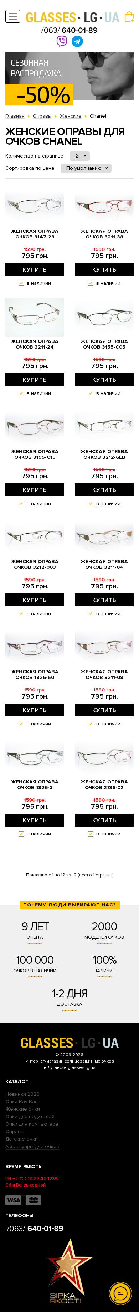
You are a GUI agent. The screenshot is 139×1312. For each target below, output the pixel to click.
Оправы (14, 1131)
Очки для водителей (30, 1116)
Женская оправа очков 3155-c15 (34, 454)
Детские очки (21, 1139)
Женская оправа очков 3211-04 (104, 564)
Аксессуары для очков (32, 1146)
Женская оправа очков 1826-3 (34, 785)
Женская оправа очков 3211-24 (34, 344)
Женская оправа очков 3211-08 (104, 674)
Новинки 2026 (22, 1094)
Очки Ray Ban (21, 1102)
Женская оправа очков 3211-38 (104, 234)
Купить (35, 269)
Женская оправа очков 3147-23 (34, 234)
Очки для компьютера (31, 1124)
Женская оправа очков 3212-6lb (104, 454)
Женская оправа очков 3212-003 (34, 564)
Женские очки (22, 1109)
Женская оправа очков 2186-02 (104, 785)
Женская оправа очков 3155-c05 (104, 344)
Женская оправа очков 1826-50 (34, 674)
